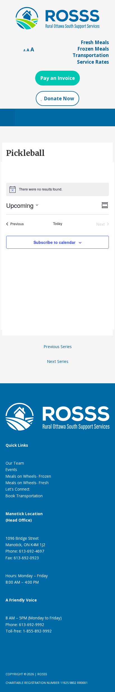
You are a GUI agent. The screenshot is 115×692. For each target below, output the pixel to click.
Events (11, 469)
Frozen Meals (93, 49)
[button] (7, 117)
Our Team (15, 463)
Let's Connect (17, 489)
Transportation (91, 55)
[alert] (57, 189)
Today (57, 223)
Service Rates (93, 62)
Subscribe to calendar (54, 242)
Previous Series (58, 346)
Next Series (57, 361)
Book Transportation (24, 495)
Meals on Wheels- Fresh (27, 482)
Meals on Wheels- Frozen (28, 476)
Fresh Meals (95, 42)
